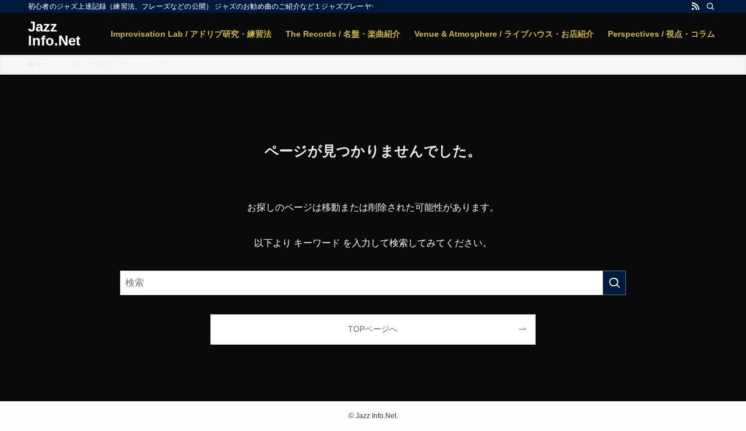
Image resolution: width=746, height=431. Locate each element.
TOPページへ (372, 329)
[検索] (710, 6)
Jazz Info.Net (54, 34)
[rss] (695, 6)
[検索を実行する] (614, 283)
